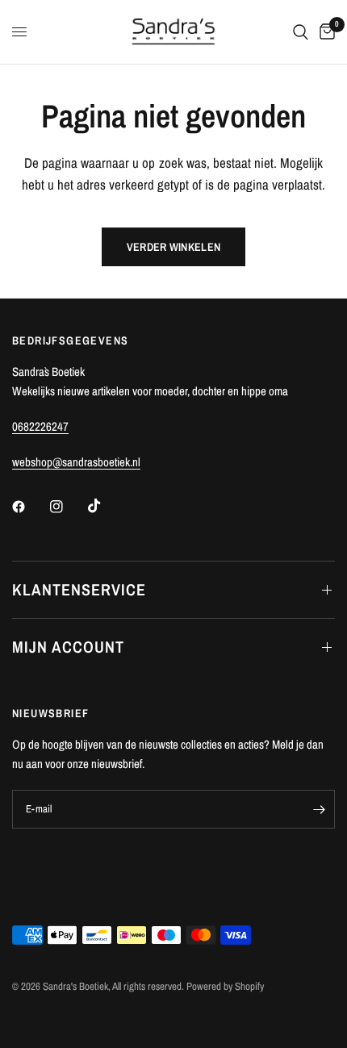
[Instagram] (68, 506)
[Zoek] (300, 32)
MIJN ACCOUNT (68, 647)
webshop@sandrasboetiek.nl (76, 461)
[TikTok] (105, 506)
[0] (324, 32)
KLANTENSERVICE (79, 589)
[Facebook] (30, 506)
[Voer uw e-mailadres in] (319, 809)
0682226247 (40, 426)
